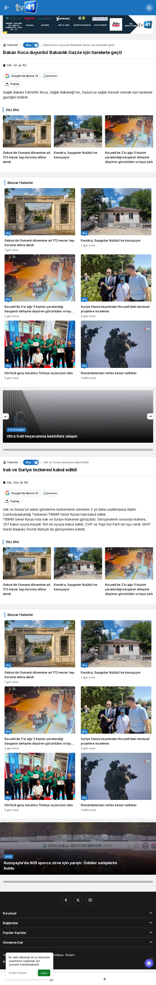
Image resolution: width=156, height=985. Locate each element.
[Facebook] (65, 900)
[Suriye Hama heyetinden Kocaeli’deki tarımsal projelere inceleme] (116, 286)
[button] (149, 7)
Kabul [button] (44, 973)
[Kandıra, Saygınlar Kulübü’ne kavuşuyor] (78, 139)
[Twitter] (78, 900)
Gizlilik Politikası (18, 972)
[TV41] (26, 7)
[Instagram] (90, 900)
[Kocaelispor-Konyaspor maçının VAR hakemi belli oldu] (78, 416)
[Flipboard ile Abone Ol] (50, 76)
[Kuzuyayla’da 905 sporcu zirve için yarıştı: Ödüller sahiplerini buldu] (78, 848)
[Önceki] (6, 416)
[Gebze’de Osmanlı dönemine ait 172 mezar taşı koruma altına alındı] (27, 139)
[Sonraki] (150, 416)
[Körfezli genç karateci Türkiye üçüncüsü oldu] (40, 350)
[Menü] (6, 7)
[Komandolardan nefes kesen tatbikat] (116, 350)
